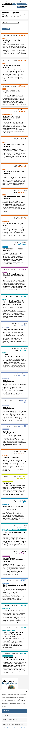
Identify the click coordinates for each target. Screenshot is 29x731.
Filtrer (6, 28)
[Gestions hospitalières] (14, 3)
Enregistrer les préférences (12, 724)
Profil (25, 1)
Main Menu (3, 6)
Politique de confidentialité (19, 727)
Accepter (5, 711)
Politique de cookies (7, 727)
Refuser (5, 715)
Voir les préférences (9, 720)
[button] (26, 691)
